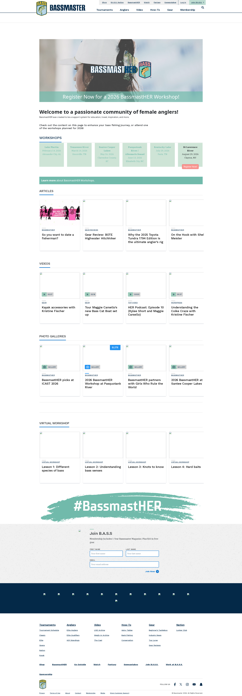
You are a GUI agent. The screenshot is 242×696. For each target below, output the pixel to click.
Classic (42, 635)
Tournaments (104, 9)
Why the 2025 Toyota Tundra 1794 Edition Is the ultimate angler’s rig (145, 238)
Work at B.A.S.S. (174, 664)
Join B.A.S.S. (196, 2)
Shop (104, 2)
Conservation (127, 640)
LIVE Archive (99, 630)
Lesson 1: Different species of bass (55, 468)
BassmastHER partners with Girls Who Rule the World (145, 383)
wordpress (176, 303)
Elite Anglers (72, 630)
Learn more (48, 180)
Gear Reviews (91, 230)
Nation (42, 650)
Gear (170, 9)
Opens (42, 645)
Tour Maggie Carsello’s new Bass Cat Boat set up (101, 311)
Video (139, 9)
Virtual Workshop (51, 462)
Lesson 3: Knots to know (146, 467)
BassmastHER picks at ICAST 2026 (58, 381)
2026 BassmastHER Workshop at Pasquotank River (103, 383)
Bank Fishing (127, 635)
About (67, 693)
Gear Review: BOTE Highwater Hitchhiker (100, 236)
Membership (187, 9)
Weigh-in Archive (101, 635)
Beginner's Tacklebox (158, 630)
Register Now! (190, 166)
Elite (41, 640)
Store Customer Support (119, 693)
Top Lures (153, 640)
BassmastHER (134, 2)
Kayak (41, 655)
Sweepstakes (170, 2)
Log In (183, 2)
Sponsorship (45, 674)
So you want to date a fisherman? (58, 236)
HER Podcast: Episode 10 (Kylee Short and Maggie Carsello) (146, 311)
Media (103, 693)
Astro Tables (127, 630)
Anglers (124, 9)
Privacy (42, 693)
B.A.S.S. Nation (117, 2)
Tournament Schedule (49, 630)
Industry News (155, 635)
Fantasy (157, 2)
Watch (147, 2)
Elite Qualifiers (73, 635)
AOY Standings (73, 640)
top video (133, 303)
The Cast (98, 640)
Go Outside (80, 664)
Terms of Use (55, 693)
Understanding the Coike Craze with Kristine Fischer (184, 311)
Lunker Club (181, 630)
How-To (155, 9)
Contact (78, 693)
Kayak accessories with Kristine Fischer (58, 309)
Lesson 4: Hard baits (186, 467)
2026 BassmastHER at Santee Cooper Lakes (186, 381)
